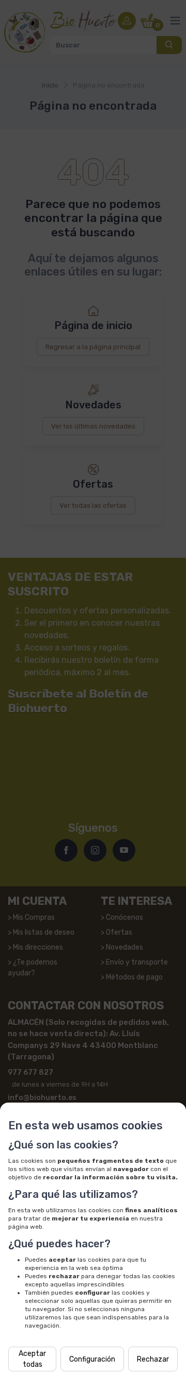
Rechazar (153, 1359)
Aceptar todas (32, 1359)
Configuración (92, 1359)
